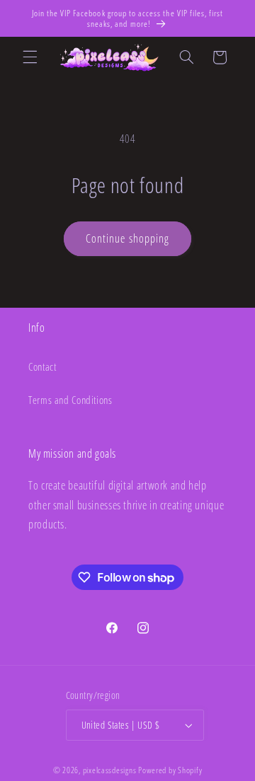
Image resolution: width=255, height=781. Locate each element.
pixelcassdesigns (110, 770)
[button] (29, 57)
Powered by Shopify (170, 770)
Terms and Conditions (70, 400)
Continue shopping (127, 238)
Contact (42, 366)
